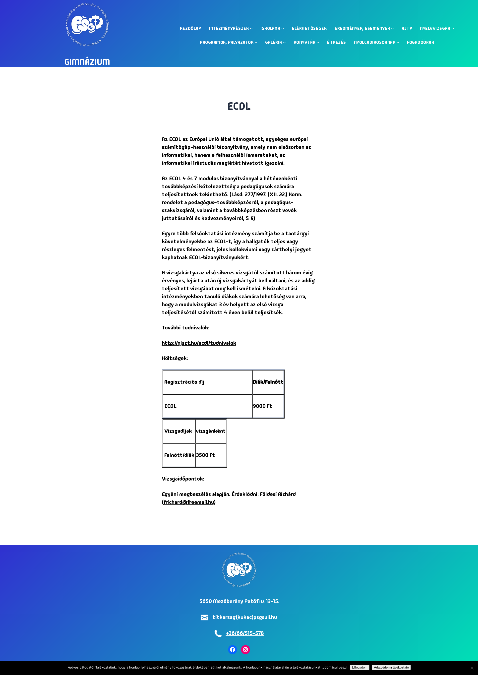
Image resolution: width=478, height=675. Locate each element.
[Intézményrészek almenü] (251, 28)
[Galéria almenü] (284, 42)
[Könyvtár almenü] (317, 42)
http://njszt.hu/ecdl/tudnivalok (199, 343)
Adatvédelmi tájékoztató (391, 667)
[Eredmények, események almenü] (392, 28)
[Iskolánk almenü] (282, 28)
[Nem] (471, 668)
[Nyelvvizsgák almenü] (452, 28)
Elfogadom (359, 667)
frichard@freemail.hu (189, 502)
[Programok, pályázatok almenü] (256, 42)
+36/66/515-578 (245, 633)
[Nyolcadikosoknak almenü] (398, 42)
